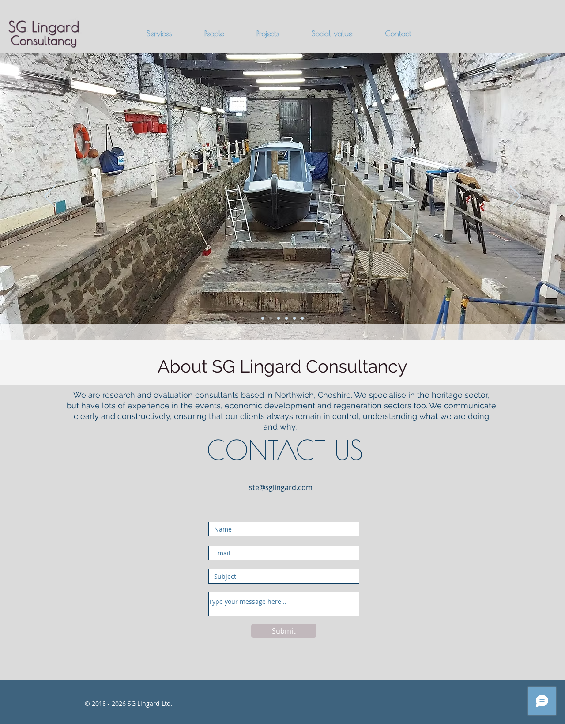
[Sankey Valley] (294, 318)
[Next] (515, 196)
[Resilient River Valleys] (278, 318)
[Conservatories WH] (286, 318)
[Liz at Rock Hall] (302, 318)
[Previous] (49, 196)
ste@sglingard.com (281, 487)
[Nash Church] (262, 318)
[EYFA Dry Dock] (270, 318)
